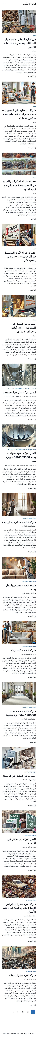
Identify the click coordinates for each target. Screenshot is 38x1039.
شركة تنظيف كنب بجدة (23, 650)
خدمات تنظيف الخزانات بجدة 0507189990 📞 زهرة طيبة (22, 388)
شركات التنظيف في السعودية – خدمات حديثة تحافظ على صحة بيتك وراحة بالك (19, 114)
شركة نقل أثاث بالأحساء (30, 772)
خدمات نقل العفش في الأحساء (19, 775)
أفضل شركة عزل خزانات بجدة (19, 392)
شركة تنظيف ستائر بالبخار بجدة (19, 522)
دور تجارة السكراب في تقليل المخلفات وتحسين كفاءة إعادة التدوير (20, 43)
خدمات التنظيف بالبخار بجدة (29, 518)
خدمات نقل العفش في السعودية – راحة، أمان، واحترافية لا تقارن (23, 327)
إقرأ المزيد (32, 76)
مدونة (34, 35)
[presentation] (19, 21)
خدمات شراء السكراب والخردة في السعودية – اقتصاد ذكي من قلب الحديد (19, 185)
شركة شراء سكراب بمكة (22, 975)
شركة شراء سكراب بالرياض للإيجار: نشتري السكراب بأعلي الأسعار (19, 907)
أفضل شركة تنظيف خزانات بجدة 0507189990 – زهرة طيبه (21, 457)
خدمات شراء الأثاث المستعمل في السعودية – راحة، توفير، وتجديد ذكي (20, 256)
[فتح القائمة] (4, 3)
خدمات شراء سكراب (31, 900)
